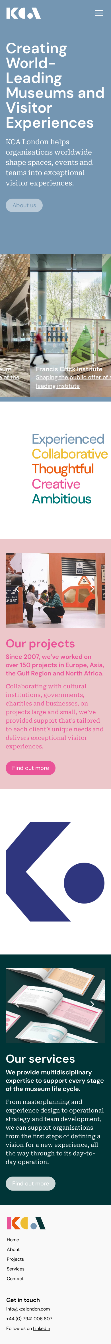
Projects (15, 1259)
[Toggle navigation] (99, 13)
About (13, 1249)
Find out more (30, 768)
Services (15, 1269)
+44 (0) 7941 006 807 (29, 1319)
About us (24, 205)
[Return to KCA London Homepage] (54, 1225)
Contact (15, 1279)
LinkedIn (41, 1328)
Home (13, 1240)
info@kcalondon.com (28, 1309)
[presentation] (17, 588)
